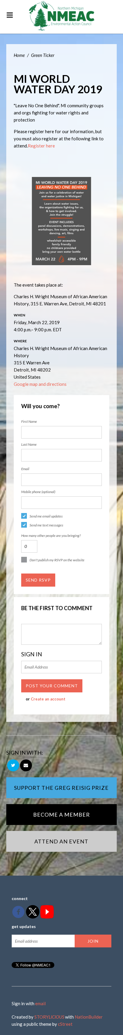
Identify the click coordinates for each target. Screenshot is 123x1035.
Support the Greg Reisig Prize (61, 787)
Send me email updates (46, 516)
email (40, 1003)
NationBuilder (89, 1017)
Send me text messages (46, 525)
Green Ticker (42, 55)
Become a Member (61, 814)
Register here (41, 145)
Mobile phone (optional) (38, 491)
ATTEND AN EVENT (61, 841)
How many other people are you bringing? (51, 535)
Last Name (29, 444)
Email (25, 469)
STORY (49, 1017)
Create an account (48, 699)
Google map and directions (40, 384)
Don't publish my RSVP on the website (57, 560)
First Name (29, 421)
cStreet (65, 1024)
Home (19, 55)
